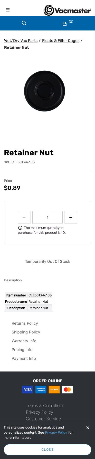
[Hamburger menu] (7, 9)
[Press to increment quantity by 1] (71, 217)
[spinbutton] (47, 217)
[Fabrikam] (67, 10)
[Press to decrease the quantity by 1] (24, 217)
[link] (45, 405)
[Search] (25, 26)
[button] (68, 24)
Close (47, 450)
